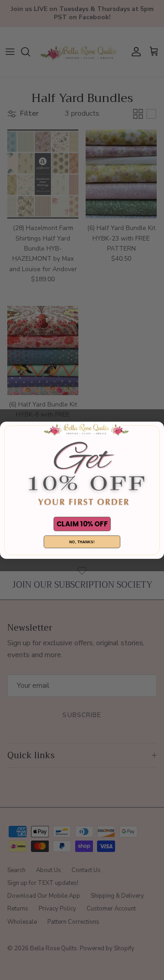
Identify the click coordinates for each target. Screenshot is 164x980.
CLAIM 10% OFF (82, 524)
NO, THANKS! (81, 542)
